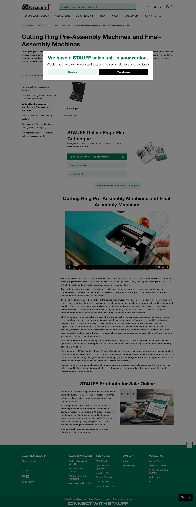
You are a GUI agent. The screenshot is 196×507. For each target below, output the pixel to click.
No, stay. (72, 72)
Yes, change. (123, 72)
